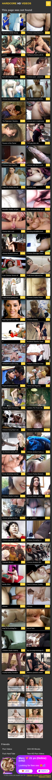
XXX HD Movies (33, 749)
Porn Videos (7, 749)
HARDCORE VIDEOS (16, 3)
